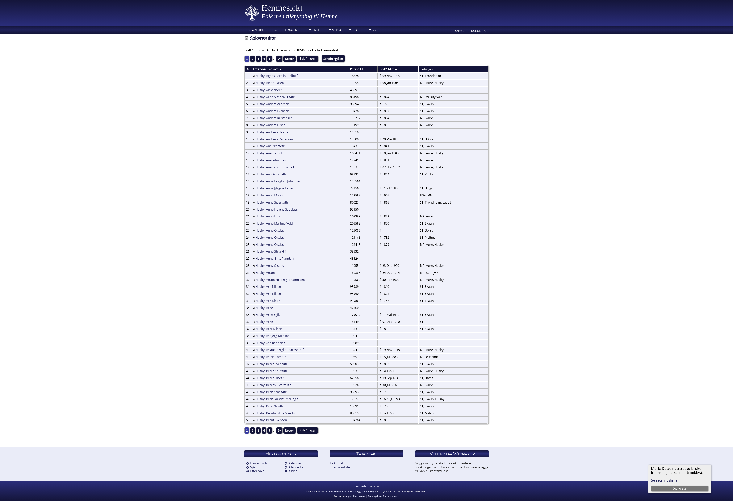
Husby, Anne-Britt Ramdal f (274, 258)
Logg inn (292, 30)
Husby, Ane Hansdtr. (270, 153)
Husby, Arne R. (265, 322)
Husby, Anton (265, 273)
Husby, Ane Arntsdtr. (270, 146)
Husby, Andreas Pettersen (274, 139)
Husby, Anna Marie (269, 195)
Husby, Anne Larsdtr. (270, 216)
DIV (373, 30)
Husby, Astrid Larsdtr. (271, 357)
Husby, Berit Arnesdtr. (271, 392)
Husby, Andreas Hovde (271, 132)
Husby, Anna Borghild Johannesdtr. (280, 181)
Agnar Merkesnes (355, 496)
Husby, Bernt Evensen (271, 420)
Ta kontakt (337, 463)
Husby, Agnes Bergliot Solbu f (276, 76)
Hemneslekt (282, 8)
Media (336, 30)
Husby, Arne (264, 308)
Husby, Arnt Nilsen (268, 329)
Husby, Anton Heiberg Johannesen (280, 280)
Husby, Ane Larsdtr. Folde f (274, 167)
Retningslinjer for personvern (383, 496)
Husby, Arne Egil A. (268, 315)
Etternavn (257, 471)
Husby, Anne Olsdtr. (269, 230)
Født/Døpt (387, 69)
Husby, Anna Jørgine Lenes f (275, 188)
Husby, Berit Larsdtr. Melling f (276, 399)
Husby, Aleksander (268, 90)
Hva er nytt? (258, 463)
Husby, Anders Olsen (270, 125)
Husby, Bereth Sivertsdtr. (273, 385)
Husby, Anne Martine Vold (274, 223)
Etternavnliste (340, 467)
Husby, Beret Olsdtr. (269, 378)
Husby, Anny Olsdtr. (269, 265)
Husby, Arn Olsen (267, 301)
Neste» (289, 58)
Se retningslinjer (665, 480)
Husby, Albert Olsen (269, 83)
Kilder (292, 471)
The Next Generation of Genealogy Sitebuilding (349, 491)
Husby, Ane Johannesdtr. (273, 160)
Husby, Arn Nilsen (268, 286)
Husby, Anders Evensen (272, 111)
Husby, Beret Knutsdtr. (271, 371)
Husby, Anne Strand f (270, 251)
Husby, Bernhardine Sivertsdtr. (277, 413)
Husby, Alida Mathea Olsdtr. (275, 97)
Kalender (294, 463)
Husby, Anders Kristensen (274, 118)
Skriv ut (460, 30)
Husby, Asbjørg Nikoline (272, 336)
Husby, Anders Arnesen (272, 104)
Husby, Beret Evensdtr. (271, 364)
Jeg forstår (680, 488)
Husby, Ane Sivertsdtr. (271, 174)
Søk (275, 30)
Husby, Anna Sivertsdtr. (272, 202)
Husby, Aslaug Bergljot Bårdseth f (279, 350)
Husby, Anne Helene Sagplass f (277, 209)
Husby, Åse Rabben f (270, 343)
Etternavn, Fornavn (266, 69)
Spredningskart (333, 59)
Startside (256, 30)
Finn (315, 30)
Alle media (295, 467)
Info (355, 30)
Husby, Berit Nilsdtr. (269, 406)
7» (279, 58)
